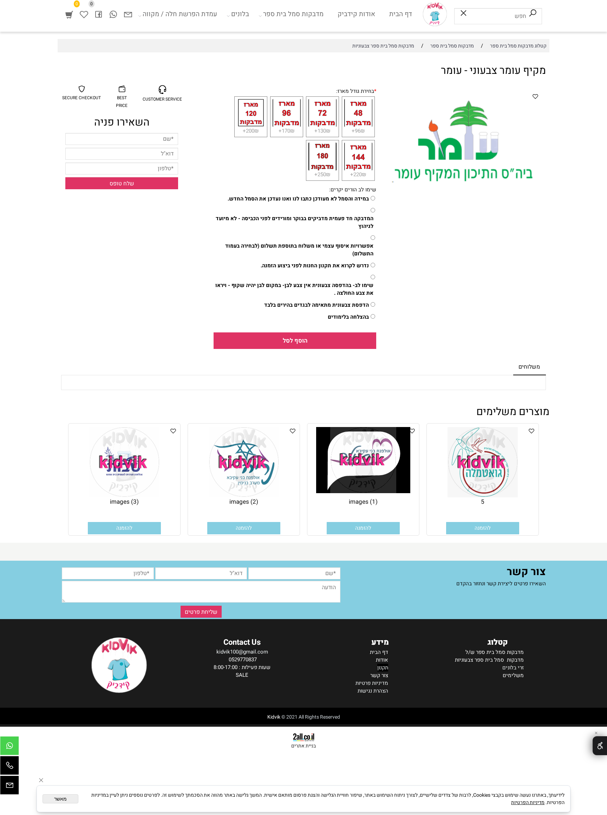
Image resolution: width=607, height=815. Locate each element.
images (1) (363, 501)
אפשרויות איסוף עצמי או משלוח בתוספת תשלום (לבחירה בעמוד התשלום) (299, 249)
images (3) (124, 501)
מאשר (60, 799)
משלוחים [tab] (529, 367)
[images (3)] (124, 495)
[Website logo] (435, 14)
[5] (483, 495)
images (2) (243, 501)
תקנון (382, 667)
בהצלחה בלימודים (348, 317)
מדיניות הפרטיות (527, 802)
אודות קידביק (356, 14)
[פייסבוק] (99, 14)
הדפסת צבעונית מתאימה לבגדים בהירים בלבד (316, 305)
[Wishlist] (84, 14)
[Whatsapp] (113, 14)
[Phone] (9, 767)
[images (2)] (244, 495)
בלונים (240, 14)
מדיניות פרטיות (371, 683)
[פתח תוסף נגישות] (600, 745)
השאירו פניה (122, 122)
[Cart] (69, 14)
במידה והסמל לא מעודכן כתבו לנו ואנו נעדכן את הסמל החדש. (298, 199)
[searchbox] (498, 16)
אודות (382, 660)
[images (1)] (363, 491)
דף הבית (400, 14)
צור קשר (379, 675)
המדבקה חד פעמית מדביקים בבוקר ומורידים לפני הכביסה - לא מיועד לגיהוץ (294, 222)
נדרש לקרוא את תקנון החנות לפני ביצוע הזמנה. (315, 265)
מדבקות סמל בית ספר (293, 14)
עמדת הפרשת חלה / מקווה (180, 14)
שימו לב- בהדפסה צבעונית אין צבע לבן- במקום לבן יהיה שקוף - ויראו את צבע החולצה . (294, 289)
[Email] (128, 14)
